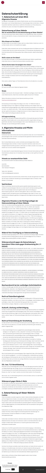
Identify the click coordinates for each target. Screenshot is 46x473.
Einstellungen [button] (8, 469)
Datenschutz (42, 469)
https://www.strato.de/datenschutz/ (9, 100)
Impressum (37, 469)
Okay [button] (13, 469)
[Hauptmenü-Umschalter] (43, 2)
